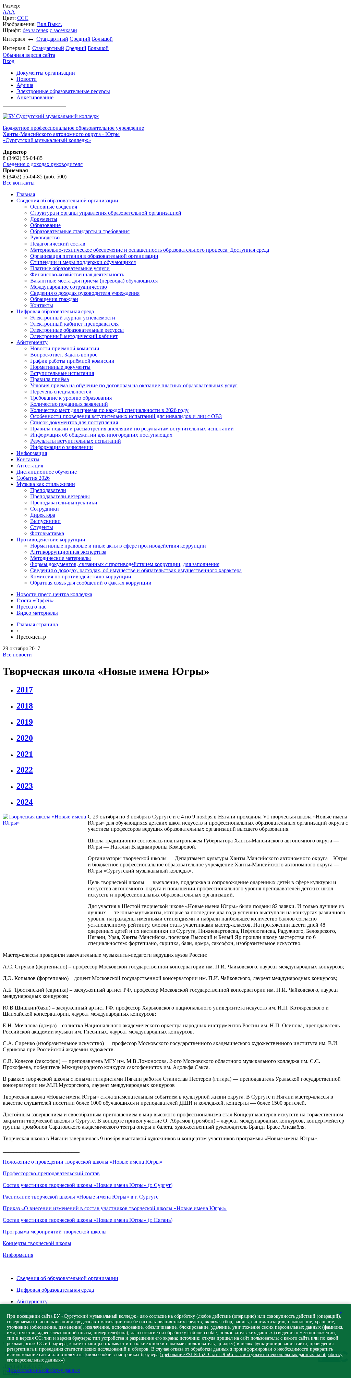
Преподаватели (48, 490)
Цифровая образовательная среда (55, 311)
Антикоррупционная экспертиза (68, 552)
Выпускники (45, 521)
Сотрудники (44, 509)
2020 (24, 738)
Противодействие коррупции (50, 539)
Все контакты (19, 183)
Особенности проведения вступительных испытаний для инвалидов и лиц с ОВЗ (126, 416)
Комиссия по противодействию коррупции (80, 576)
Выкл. (55, 24)
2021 (24, 754)
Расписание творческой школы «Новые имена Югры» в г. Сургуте (80, 1197)
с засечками (63, 30)
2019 (24, 721)
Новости (26, 79)
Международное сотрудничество (68, 287)
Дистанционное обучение (46, 472)
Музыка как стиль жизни (45, 484)
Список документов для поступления (74, 422)
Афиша (24, 85)
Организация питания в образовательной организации (94, 256)
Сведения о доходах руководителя (43, 164)
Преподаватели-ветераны (60, 496)
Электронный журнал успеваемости (72, 318)
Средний (80, 39)
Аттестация (29, 465)
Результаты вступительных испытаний (75, 441)
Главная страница (37, 624)
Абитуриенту (32, 342)
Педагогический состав (57, 244)
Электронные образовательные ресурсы (63, 91)
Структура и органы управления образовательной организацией (105, 213)
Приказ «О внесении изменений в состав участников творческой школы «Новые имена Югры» (115, 1208)
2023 (24, 785)
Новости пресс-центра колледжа (54, 594)
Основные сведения (53, 207)
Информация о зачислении (61, 447)
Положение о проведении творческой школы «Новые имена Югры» (82, 1162)
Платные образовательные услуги (70, 268)
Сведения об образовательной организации (67, 200)
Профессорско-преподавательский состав (51, 1173)
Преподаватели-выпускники (63, 502)
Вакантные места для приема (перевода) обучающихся (94, 281)
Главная (25, 194)
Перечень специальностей (61, 391)
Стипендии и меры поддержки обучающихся (83, 262)
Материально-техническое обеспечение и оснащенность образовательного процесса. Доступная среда (149, 250)
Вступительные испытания (62, 373)
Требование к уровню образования (71, 398)
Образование (45, 225)
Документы (43, 219)
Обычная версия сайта (29, 55)
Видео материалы (37, 613)
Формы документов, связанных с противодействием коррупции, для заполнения (124, 564)
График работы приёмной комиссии (72, 361)
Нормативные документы (60, 367)
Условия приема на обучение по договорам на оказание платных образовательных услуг (134, 385)
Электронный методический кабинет (74, 336)
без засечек (35, 30)
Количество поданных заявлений (69, 404)
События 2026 (33, 478)
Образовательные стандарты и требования (80, 231)
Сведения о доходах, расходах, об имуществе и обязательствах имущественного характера (136, 570)
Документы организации (45, 73)
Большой (102, 39)
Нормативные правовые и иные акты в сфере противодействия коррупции (118, 546)
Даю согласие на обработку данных (43, 1370)
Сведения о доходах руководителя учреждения (85, 293)
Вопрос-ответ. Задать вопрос (63, 355)
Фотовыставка (47, 533)
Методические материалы (60, 558)
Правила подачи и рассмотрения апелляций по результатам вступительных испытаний (132, 428)
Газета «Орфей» (35, 600)
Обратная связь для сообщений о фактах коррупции (91, 583)
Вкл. (42, 24)
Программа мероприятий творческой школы (55, 1232)
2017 (24, 689)
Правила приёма (49, 379)
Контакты (41, 305)
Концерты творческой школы (37, 1243)
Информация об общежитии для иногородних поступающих (101, 435)
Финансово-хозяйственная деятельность (77, 274)
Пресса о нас (31, 607)
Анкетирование (34, 97)
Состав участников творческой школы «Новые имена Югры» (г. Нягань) (87, 1220)
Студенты (41, 527)
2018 (24, 705)
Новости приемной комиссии (64, 348)
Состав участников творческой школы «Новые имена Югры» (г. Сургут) (87, 1185)
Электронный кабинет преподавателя (74, 324)
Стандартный (52, 39)
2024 (24, 802)
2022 (24, 769)
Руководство (45, 237)
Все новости (17, 654)
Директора (42, 515)
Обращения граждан (54, 299)
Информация (31, 453)
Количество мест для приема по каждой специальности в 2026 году (109, 410)
